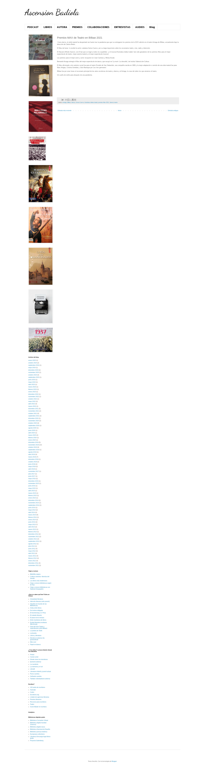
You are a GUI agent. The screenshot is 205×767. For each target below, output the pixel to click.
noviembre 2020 (33, 421)
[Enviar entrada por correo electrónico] (62, 99)
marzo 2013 (32, 529)
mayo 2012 (32, 551)
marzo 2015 (32, 493)
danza (73, 102)
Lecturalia (33, 633)
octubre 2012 (32, 539)
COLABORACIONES (98, 27)
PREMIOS (77, 27)
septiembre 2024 (33, 365)
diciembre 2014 (33, 500)
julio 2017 (31, 474)
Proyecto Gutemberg (36, 740)
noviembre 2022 (33, 396)
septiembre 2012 (33, 541)
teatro (116, 102)
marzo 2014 (32, 515)
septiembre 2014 (33, 505)
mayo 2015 (32, 488)
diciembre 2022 (33, 394)
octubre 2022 (32, 399)
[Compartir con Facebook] (73, 99)
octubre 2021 (32, 413)
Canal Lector (34, 657)
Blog (152, 27)
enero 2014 (32, 519)
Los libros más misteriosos (38, 581)
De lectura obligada (36, 610)
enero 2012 (32, 561)
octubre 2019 (32, 447)
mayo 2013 (32, 524)
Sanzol (112, 102)
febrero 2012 (32, 558)
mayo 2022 (32, 401)
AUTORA (62, 27)
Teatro (32, 704)
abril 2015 (31, 490)
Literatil (32, 669)
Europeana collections (37, 734)
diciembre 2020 (33, 418)
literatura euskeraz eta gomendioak (37, 638)
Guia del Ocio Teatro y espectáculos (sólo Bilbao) (38, 627)
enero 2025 (32, 360)
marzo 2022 (32, 406)
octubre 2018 (32, 462)
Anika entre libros (35, 608)
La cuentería (34, 664)
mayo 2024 (32, 367)
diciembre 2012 (33, 534)
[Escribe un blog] (68, 99)
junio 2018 (31, 464)
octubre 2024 (32, 363)
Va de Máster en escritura (38, 707)
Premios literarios (35, 699)
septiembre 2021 (33, 416)
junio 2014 (31, 507)
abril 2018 (31, 469)
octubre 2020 (32, 423)
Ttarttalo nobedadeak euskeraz (40, 679)
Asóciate (33, 690)
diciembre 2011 (33, 563)
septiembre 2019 (33, 450)
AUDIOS (139, 27)
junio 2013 (31, 522)
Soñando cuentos (36, 676)
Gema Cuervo (80, 102)
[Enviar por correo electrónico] (66, 99)
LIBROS (48, 27)
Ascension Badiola (52, 12)
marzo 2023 (32, 387)
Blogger (114, 761)
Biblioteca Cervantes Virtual (39, 720)
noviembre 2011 (33, 565)
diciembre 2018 (33, 459)
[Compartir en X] (70, 99)
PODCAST (33, 27)
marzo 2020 (32, 435)
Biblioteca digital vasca (37, 727)
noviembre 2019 (33, 445)
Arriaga (64, 102)
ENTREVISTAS (122, 27)
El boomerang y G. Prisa (38, 613)
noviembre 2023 (33, 372)
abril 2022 (31, 404)
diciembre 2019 (33, 442)
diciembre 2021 (33, 408)
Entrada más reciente (64, 110)
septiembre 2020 (33, 425)
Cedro (32, 692)
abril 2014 (31, 512)
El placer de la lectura (37, 617)
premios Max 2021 (103, 102)
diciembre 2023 (33, 370)
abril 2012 (31, 553)
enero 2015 (32, 498)
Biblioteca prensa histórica (38, 732)
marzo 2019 (32, 457)
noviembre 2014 (33, 503)
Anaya (32, 654)
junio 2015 (31, 486)
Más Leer (33, 642)
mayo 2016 (32, 478)
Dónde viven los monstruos (39, 659)
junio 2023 (31, 379)
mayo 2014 (32, 510)
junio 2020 (31, 430)
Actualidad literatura (36, 599)
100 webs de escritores (37, 687)
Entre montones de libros (38, 620)
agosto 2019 (32, 452)
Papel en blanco (35, 644)
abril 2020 (31, 433)
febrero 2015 (32, 495)
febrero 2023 (32, 389)
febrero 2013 (32, 532)
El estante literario (36, 615)
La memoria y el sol (36, 666)
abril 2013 (31, 527)
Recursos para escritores (38, 702)
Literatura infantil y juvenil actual (40, 671)
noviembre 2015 (33, 483)
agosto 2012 (32, 544)
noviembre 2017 (33, 471)
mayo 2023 (32, 382)
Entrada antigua (173, 110)
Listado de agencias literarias (39, 697)
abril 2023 (31, 384)
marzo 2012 (32, 556)
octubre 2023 (32, 375)
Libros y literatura (35, 635)
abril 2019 (31, 454)
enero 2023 (32, 392)
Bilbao (69, 102)
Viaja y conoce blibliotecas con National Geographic (40, 588)
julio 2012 (31, 546)
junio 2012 (31, 548)
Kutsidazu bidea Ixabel (91, 102)
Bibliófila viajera (35, 574)
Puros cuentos (34, 674)
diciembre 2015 (33, 481)
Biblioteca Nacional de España (40, 729)
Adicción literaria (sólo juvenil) (40, 601)
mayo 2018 (32, 466)
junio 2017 (31, 476)
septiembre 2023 (33, 377)
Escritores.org (34, 695)
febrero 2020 (32, 437)
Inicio (119, 110)
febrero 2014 (32, 517)
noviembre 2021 (33, 411)
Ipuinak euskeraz (35, 662)
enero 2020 (32, 440)
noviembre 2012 (33, 536)
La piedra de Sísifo (36, 630)
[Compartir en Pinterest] (75, 99)
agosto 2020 (32, 428)
